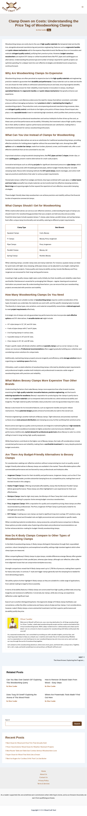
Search (7, 720)
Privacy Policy (43, 780)
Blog (49, 30)
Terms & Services (43, 784)
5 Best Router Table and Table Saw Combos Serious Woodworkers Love (31, 751)
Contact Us (43, 777)
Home (43, 771)
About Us (43, 774)
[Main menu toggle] (82, 7)
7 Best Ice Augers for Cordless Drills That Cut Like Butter (25, 758)
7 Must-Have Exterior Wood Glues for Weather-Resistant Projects (29, 747)
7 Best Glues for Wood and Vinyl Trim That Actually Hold (26, 743)
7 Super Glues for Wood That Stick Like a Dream (22, 754)
